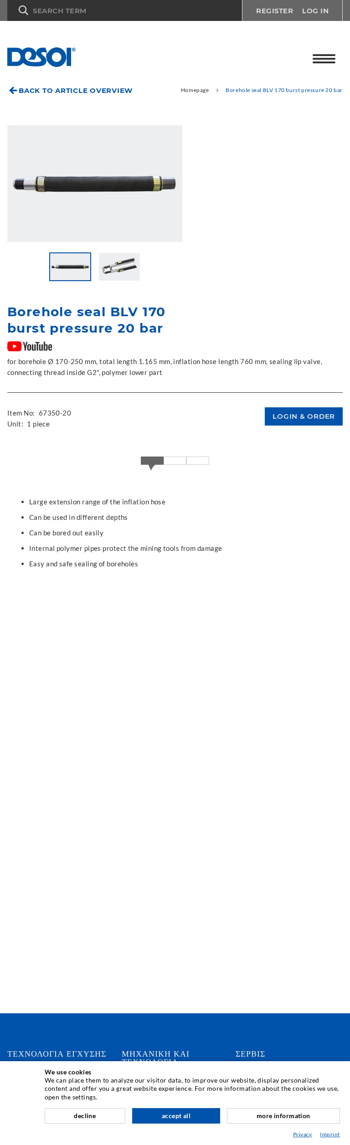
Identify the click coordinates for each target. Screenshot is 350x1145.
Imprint (330, 1134)
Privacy (302, 1134)
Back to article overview (76, 90)
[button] (124, 10)
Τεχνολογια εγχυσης (56, 1054)
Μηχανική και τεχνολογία (156, 1058)
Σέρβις (250, 1054)
